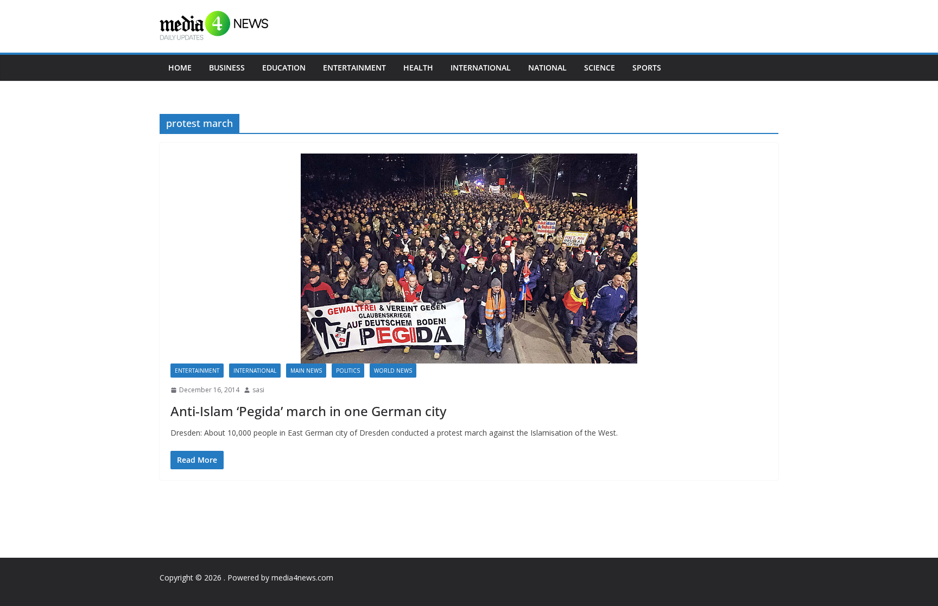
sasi (258, 389)
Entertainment (354, 67)
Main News (306, 370)
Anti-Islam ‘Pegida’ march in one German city (308, 411)
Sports (646, 67)
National (547, 67)
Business (227, 67)
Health (418, 67)
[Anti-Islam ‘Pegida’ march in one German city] (469, 258)
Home (180, 67)
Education (284, 67)
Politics (348, 370)
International (481, 67)
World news (393, 370)
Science (599, 67)
